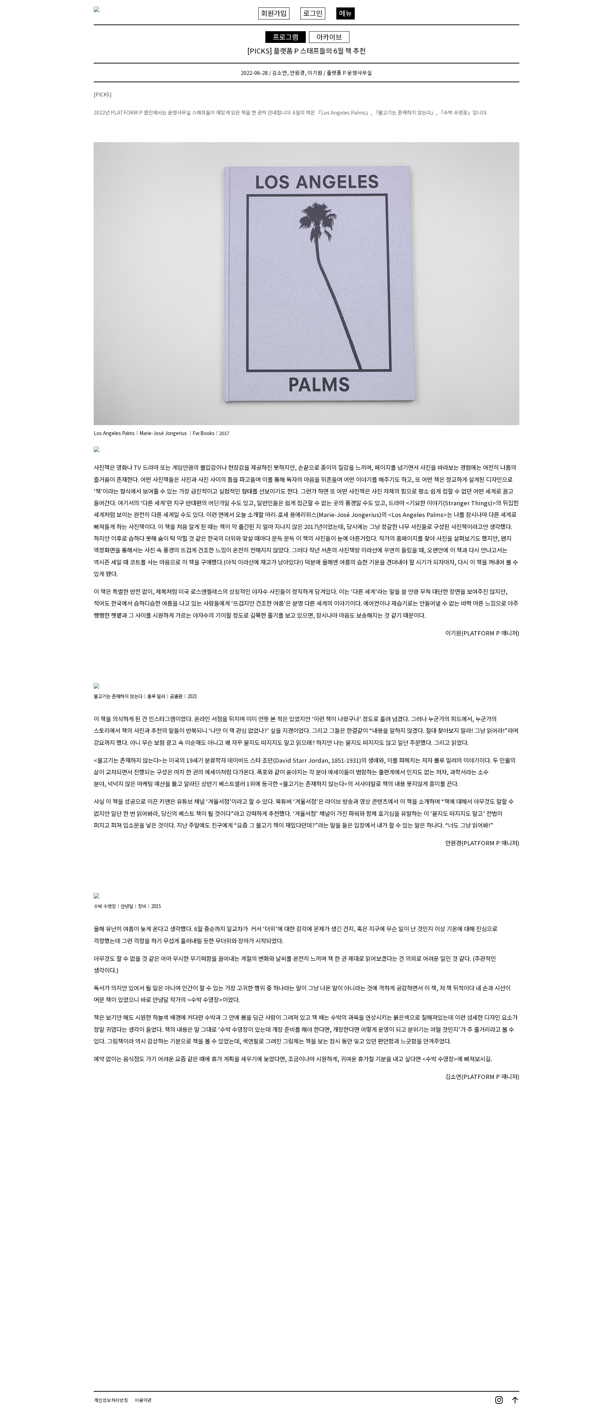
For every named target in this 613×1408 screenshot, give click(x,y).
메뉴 (345, 13)
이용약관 (143, 1400)
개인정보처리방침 (111, 1400)
